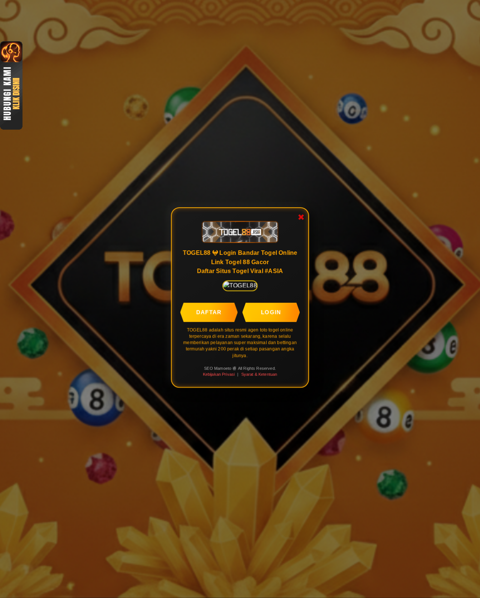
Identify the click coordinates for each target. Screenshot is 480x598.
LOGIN (270, 313)
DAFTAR (209, 313)
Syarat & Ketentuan (258, 374)
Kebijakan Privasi (219, 374)
